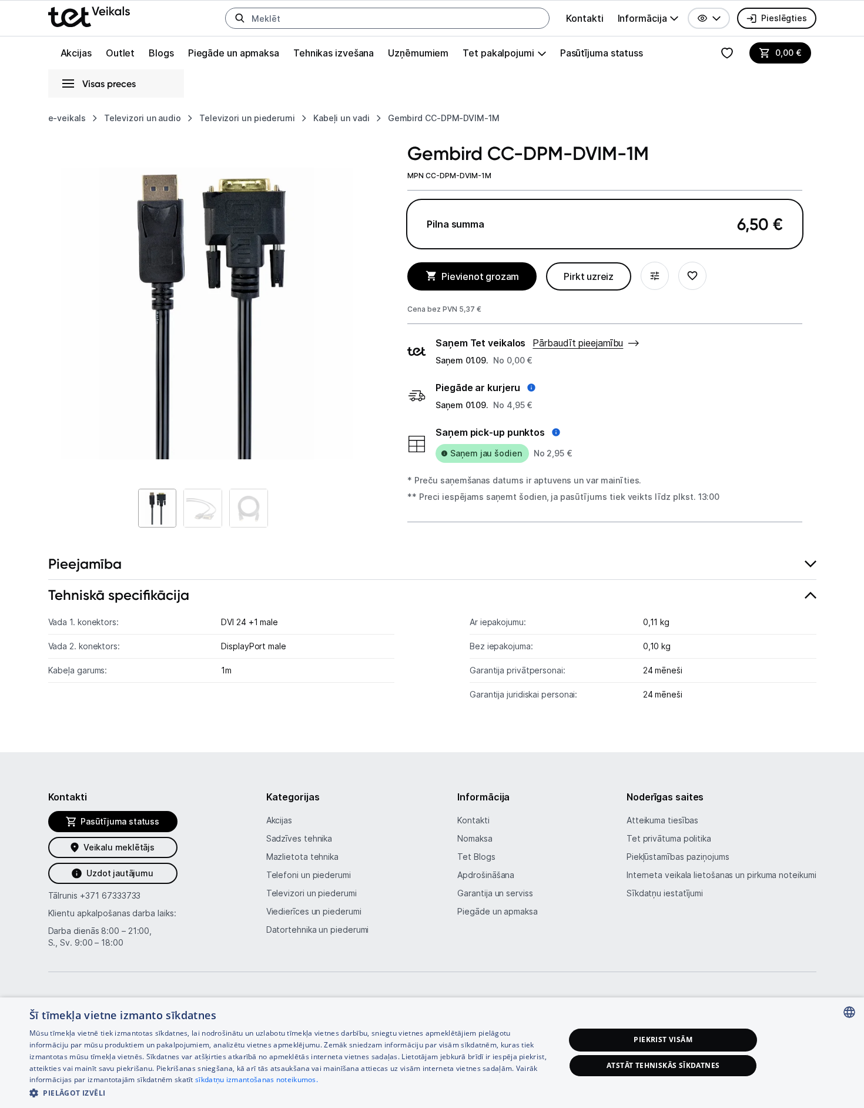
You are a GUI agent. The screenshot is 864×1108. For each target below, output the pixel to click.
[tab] (432, 564)
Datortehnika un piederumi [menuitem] (317, 930)
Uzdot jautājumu (119, 873)
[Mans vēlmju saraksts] (727, 53)
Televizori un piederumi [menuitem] (311, 893)
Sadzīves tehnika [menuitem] (299, 838)
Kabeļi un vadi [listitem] (341, 118)
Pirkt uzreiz (589, 276)
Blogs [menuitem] (161, 53)
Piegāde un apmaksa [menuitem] (233, 53)
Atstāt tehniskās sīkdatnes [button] (663, 1065)
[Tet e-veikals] (89, 16)
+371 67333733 (110, 895)
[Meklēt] (240, 18)
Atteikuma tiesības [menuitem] (662, 820)
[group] (648, 18)
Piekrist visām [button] (663, 1039)
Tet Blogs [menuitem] (476, 857)
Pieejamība (85, 563)
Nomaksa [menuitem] (474, 838)
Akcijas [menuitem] (76, 53)
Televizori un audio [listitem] (142, 118)
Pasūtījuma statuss (601, 53)
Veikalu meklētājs (119, 847)
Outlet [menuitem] (120, 53)
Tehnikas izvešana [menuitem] (333, 53)
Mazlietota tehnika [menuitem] (302, 857)
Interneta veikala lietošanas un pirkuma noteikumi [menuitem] (721, 875)
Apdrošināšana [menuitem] (485, 875)
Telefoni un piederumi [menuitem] (308, 875)
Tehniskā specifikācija (118, 594)
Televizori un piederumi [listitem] (247, 118)
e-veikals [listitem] (67, 118)
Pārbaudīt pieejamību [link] (578, 343)
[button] (709, 18)
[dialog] (432, 1052)
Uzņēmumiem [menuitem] (418, 53)
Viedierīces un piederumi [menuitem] (313, 911)
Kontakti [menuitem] (584, 18)
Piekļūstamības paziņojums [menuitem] (678, 857)
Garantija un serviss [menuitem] (495, 893)
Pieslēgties (783, 18)
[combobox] (849, 1012)
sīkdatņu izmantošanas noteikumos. (256, 1079)
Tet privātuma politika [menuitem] (669, 838)
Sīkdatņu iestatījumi (665, 893)
